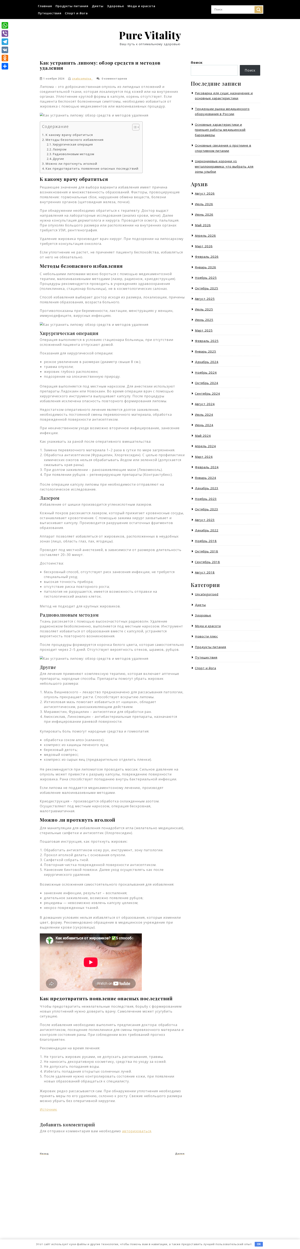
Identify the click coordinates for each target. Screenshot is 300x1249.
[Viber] (5, 33)
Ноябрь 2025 (206, 278)
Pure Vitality (150, 35)
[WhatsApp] (5, 25)
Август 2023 (205, 520)
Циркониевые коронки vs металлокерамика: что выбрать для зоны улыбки (224, 166)
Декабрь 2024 (206, 362)
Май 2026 (203, 225)
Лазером (60, 149)
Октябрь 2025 (206, 288)
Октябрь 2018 (206, 551)
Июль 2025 (204, 309)
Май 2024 (203, 436)
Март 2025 (204, 330)
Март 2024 (204, 457)
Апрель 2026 (205, 235)
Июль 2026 (204, 204)
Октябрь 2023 (206, 509)
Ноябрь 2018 (206, 541)
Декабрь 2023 (206, 488)
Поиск (258, 9)
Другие (58, 159)
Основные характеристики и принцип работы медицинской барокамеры (220, 129)
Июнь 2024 (204, 425)
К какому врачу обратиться (69, 135)
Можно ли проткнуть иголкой (71, 163)
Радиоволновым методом (73, 154)
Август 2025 (205, 299)
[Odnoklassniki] (5, 58)
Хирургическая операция (73, 144)
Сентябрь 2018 (207, 562)
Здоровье (115, 6)
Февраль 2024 (207, 467)
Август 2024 (205, 404)
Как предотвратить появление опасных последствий (92, 168)
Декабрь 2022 (206, 530)
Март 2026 (204, 246)
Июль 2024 (204, 414)
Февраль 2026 (207, 256)
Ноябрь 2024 (206, 372)
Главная (45, 6)
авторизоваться (136, 1131)
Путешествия (49, 13)
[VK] (5, 50)
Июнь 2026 (204, 214)
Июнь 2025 (204, 320)
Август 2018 (205, 572)
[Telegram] (5, 42)
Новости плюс (206, 636)
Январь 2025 (205, 351)
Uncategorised (206, 594)
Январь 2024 (205, 478)
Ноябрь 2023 (206, 499)
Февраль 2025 (207, 341)
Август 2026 (205, 193)
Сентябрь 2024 (207, 393)
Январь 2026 (205, 267)
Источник (48, 1109)
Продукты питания (72, 6)
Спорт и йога (76, 13)
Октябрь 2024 (206, 383)
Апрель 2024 (205, 446)
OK (259, 1244)
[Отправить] (5, 66)
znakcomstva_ (82, 78)
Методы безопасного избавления (74, 140)
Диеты (97, 6)
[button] (133, 128)
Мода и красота (141, 6)
